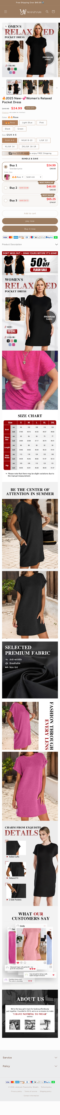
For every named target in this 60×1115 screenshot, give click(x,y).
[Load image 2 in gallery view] (30, 87)
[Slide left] (3, 88)
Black (7, 129)
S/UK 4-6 (9, 140)
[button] (6, 12)
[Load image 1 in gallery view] (14, 87)
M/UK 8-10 (26, 140)
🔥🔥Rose (10, 122)
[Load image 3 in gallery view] (46, 87)
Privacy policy (16, 1091)
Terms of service (31, 1091)
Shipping (5, 112)
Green (20, 129)
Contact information (31, 1096)
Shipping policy (45, 1091)
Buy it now (30, 229)
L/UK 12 (43, 140)
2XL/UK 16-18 (29, 146)
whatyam (18, 1087)
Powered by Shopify (31, 1087)
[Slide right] (57, 88)
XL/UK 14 (10, 146)
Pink (41, 122)
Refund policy (46, 1087)
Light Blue (27, 122)
